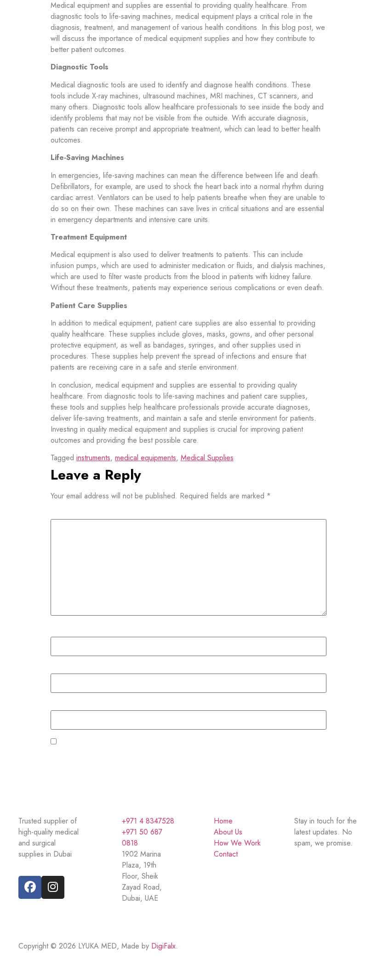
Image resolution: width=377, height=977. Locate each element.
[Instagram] (52, 887)
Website (63, 705)
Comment (68, 514)
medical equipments (145, 457)
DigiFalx (163, 946)
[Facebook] (29, 887)
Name (63, 631)
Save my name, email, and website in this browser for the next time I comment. (180, 742)
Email (62, 668)
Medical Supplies (207, 457)
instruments (93, 457)
